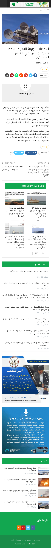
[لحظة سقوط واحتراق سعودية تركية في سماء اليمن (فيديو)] (43, 505)
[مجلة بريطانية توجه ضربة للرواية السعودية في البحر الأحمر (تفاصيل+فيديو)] (43, 471)
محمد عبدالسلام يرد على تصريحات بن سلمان (12, 168)
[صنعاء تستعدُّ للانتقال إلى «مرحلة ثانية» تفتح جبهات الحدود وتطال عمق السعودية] (14, 227)
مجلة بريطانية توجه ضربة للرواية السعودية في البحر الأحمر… (20, 469)
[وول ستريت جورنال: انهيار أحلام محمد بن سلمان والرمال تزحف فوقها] (14, 198)
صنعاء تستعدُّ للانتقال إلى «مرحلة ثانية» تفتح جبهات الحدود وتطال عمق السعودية (27, 308)
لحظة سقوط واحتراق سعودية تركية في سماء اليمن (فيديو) (20, 503)
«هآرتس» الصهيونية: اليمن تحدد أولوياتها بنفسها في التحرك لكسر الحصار (26, 344)
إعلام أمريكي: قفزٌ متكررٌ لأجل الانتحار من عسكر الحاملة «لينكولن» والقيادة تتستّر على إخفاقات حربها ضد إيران (25, 296)
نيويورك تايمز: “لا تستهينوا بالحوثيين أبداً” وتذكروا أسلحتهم (27, 271)
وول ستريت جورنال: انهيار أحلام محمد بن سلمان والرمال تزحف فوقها (26, 284)
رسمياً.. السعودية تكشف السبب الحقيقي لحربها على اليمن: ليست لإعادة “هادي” (38, 171)
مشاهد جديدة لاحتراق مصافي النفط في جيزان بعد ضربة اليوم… (20, 480)
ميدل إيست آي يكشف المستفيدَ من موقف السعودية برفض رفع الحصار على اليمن (26, 320)
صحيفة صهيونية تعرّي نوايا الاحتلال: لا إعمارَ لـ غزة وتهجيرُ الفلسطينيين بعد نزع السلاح (28, 332)
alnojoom (32, 543)
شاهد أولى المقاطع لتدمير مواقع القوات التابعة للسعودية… (19, 491)
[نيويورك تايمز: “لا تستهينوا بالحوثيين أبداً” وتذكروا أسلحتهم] (36, 198)
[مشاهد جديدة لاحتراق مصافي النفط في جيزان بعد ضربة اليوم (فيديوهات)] (43, 482)
